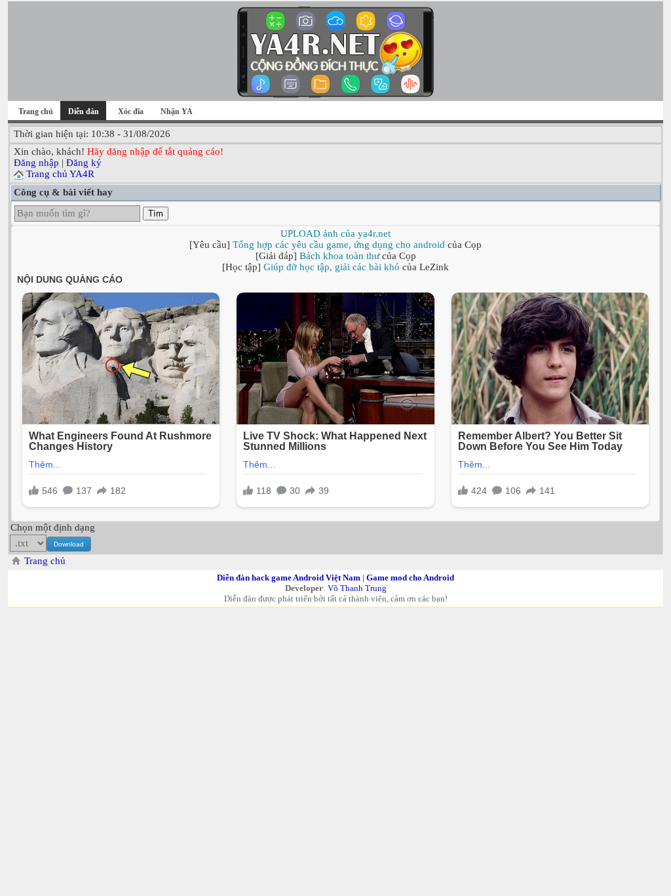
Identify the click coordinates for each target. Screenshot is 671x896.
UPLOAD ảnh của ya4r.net (335, 233)
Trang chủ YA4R (60, 174)
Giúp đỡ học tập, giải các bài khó (331, 267)
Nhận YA (177, 111)
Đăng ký (84, 162)
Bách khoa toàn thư (339, 256)
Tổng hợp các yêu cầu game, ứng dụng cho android (339, 244)
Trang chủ (35, 111)
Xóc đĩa (131, 111)
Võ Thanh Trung (357, 588)
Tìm (155, 213)
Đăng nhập (36, 162)
